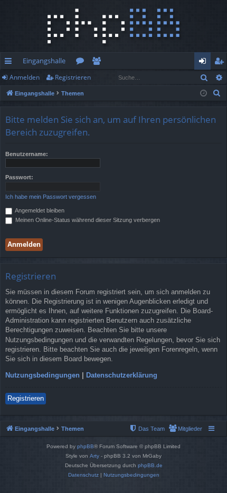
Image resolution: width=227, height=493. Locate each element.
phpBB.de (150, 465)
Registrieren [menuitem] (221, 63)
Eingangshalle (44, 60)
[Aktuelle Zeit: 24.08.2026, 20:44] (203, 94)
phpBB (85, 446)
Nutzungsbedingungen (42, 375)
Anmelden (25, 77)
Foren (82, 63)
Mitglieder (98, 63)
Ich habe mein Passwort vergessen (50, 197)
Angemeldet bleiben (39, 210)
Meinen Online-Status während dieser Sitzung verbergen (87, 220)
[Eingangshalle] (113, 26)
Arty (94, 456)
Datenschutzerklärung (121, 375)
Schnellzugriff (10, 63)
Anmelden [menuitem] (204, 63)
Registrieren (73, 77)
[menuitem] (217, 93)
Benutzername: (26, 154)
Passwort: (19, 177)
